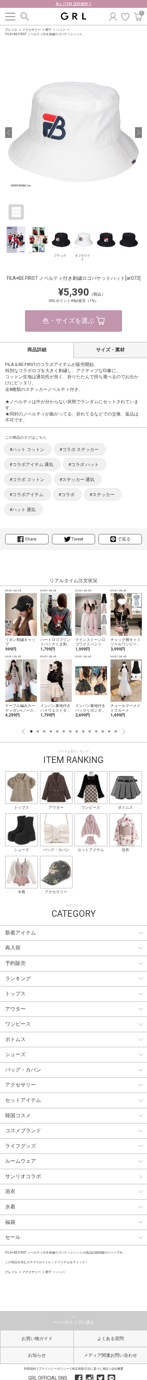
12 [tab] (103, 731)
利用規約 (30, 1368)
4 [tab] (51, 731)
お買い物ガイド (37, 1338)
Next (123, 731)
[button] (8, 132)
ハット (61, 29)
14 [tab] (116, 731)
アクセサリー (31, 29)
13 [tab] (109, 731)
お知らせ (37, 1355)
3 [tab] (44, 731)
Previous (23, 731)
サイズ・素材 (110, 349)
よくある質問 (110, 1338)
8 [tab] (77, 731)
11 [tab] (96, 731)
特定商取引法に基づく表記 (90, 1368)
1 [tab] (31, 731)
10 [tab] (90, 731)
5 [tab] (57, 731)
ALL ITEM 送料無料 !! (73, 4)
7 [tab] (70, 731)
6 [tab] (64, 731)
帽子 (48, 29)
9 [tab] (83, 731)
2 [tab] (38, 731)
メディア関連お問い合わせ (110, 1355)
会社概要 (117, 1368)
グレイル (11, 29)
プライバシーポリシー (54, 1368)
